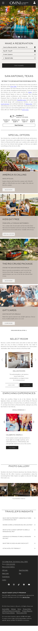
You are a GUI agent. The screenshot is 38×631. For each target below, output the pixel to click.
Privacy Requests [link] (27, 611)
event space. (25, 109)
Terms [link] (19, 609)
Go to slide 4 (21, 36)
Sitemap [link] (13, 609)
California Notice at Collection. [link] (11, 611)
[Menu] (3, 3)
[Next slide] (35, 21)
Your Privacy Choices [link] (8, 613)
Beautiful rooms (21, 100)
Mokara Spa (28, 104)
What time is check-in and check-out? (16, 543)
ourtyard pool (5, 104)
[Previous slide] (2, 21)
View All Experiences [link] (18, 410)
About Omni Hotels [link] (23, 570)
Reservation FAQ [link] (21, 613)
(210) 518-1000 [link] (10, 564)
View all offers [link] (8, 234)
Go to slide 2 (16, 36)
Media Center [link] (5, 573)
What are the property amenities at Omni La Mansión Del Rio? (17, 519)
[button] (34, 3)
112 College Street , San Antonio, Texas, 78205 (15, 561)
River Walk (13, 86)
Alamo (30, 92)
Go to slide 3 (19, 36)
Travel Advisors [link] (6, 576)
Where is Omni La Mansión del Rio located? (18, 525)
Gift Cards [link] (4, 570)
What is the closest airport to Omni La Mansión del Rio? (16, 530)
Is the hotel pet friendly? (12, 548)
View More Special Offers (18, 330)
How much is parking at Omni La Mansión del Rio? (17, 537)
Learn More (7, 35)
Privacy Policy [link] (27, 609)
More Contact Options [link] (8, 566)
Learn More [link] (9, 323)
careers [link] (4, 580)
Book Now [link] (8, 189)
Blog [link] (20, 573)
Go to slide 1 (13, 36)
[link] (19, 171)
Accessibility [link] (5, 609)
